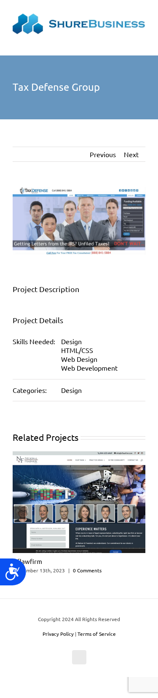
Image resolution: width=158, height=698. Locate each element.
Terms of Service (97, 633)
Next (131, 154)
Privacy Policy (58, 633)
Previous (103, 154)
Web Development (89, 367)
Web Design (79, 359)
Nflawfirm (27, 561)
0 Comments (87, 570)
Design (71, 341)
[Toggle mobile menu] (142, 42)
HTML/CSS (77, 350)
